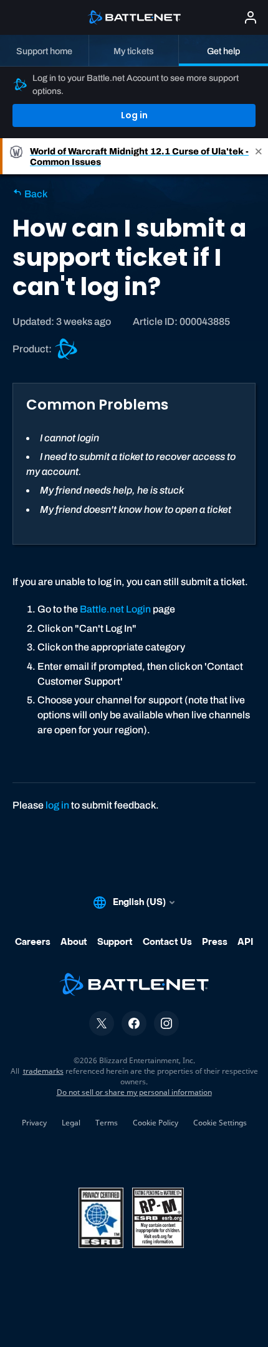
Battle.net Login (115, 609)
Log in (134, 115)
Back (34, 194)
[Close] (258, 156)
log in (57, 805)
